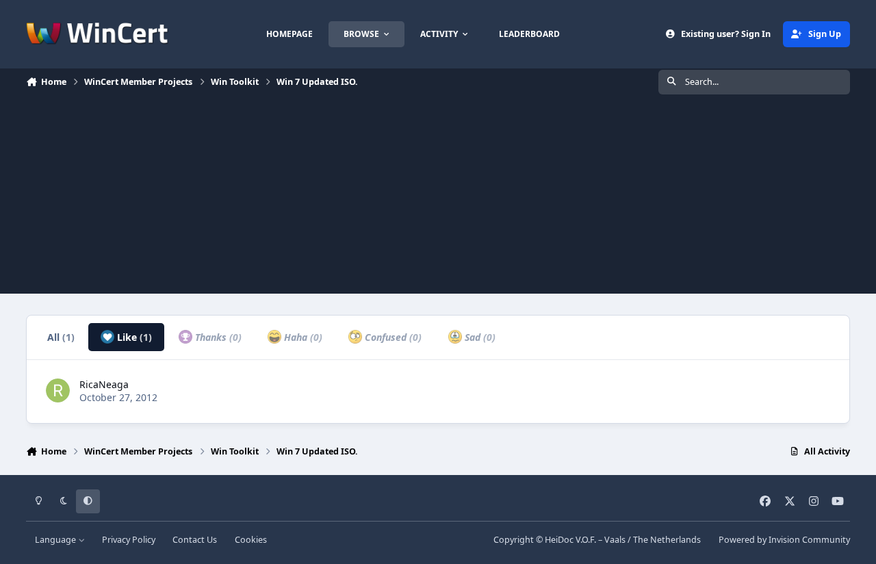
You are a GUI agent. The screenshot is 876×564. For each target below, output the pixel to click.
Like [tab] (133, 337)
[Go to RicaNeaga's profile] (58, 390)
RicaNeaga (104, 384)
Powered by (784, 540)
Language (56, 540)
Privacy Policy (128, 540)
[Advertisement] (438, 198)
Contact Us (194, 540)
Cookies (251, 540)
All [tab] (61, 337)
